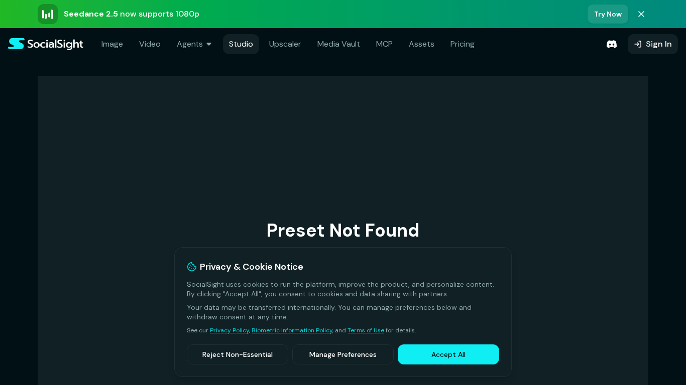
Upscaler (285, 44)
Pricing (462, 44)
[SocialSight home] (45, 44)
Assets (421, 44)
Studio (241, 44)
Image (112, 44)
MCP (384, 44)
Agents (190, 44)
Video (150, 44)
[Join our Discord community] (612, 44)
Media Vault (339, 44)
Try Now (608, 14)
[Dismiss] (641, 14)
